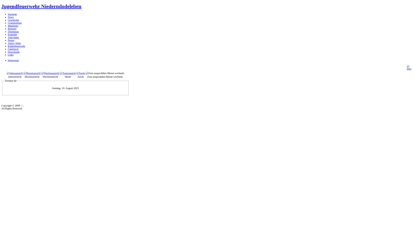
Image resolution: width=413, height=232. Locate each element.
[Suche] (80, 73)
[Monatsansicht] (32, 73)
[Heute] (68, 73)
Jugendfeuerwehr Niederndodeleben (41, 6)
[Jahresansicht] (15, 73)
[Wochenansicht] (50, 73)
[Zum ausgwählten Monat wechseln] (105, 73)
